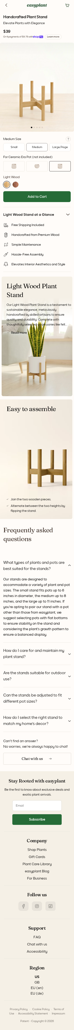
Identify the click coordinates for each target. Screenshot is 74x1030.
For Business (37, 878)
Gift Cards (37, 857)
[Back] (6, 5)
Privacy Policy (19, 1009)
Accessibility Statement (33, 1013)
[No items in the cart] (67, 5)
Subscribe (37, 819)
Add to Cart (37, 197)
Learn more (53, 37)
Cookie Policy (41, 1009)
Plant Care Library (37, 864)
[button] (6, 184)
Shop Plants (37, 850)
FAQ (37, 937)
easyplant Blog (37, 871)
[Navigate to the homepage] (37, 5)
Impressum (58, 1013)
